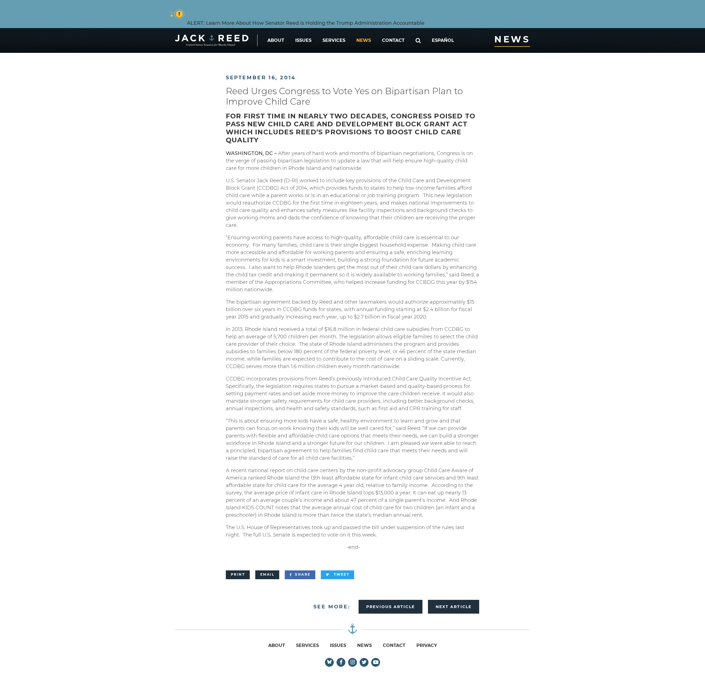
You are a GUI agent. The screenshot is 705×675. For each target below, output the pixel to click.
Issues (303, 40)
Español (443, 40)
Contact (393, 40)
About (275, 40)
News (363, 40)
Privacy (426, 645)
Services (333, 40)
